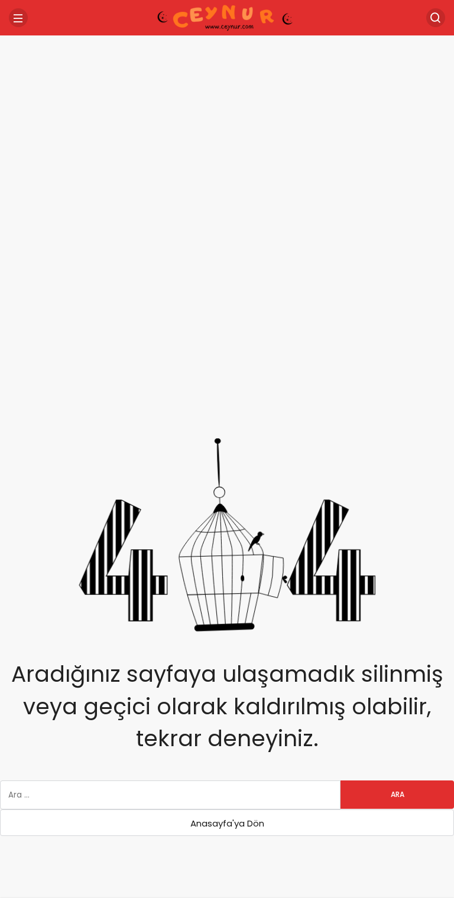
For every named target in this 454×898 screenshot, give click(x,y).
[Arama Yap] (435, 17)
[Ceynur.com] (227, 17)
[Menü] (18, 17)
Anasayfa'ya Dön (227, 823)
